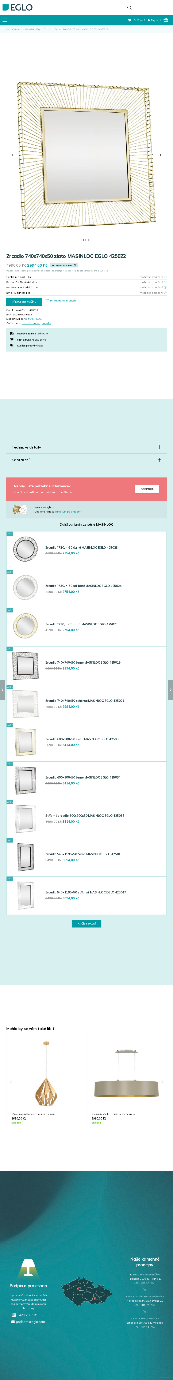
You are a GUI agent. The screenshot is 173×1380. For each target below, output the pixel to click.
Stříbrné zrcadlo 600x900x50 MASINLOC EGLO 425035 (84, 816)
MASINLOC (35, 318)
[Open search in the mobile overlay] (129, 7)
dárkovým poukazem (67, 511)
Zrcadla (47, 29)
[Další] (160, 155)
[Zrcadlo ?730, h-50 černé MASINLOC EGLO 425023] (25, 550)
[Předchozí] (12, 155)
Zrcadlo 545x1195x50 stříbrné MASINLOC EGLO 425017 (85, 892)
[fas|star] (22, 510)
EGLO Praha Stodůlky (146, 1274)
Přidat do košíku (24, 301)
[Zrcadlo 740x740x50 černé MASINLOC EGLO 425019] (25, 665)
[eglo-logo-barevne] (17, 7)
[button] (4, 20)
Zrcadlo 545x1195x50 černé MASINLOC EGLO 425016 (83, 854)
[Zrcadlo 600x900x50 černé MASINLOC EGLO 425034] (25, 780)
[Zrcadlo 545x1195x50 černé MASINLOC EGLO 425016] (25, 857)
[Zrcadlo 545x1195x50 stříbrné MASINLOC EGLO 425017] (25, 895)
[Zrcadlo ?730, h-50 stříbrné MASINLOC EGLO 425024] (25, 589)
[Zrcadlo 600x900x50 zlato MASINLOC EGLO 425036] (25, 742)
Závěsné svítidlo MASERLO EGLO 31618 (33, 1114)
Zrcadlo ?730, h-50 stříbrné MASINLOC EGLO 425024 (83, 586)
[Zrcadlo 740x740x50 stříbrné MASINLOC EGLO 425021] (25, 704)
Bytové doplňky (32, 29)
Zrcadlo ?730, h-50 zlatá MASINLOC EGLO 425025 (81, 624)
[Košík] (165, 20)
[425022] (86, 155)
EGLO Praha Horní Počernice (146, 1296)
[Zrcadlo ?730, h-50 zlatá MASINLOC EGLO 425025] (25, 627)
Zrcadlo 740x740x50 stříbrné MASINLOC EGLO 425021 (84, 701)
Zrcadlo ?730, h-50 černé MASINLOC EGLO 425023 (81, 548)
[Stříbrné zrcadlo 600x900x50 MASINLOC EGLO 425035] (25, 819)
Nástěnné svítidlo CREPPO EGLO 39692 (113, 1114)
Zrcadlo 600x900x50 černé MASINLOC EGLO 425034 (82, 777)
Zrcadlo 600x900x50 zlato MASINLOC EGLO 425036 (82, 739)
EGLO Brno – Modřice (146, 1318)
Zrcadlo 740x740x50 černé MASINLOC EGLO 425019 (82, 662)
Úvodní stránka (14, 29)
